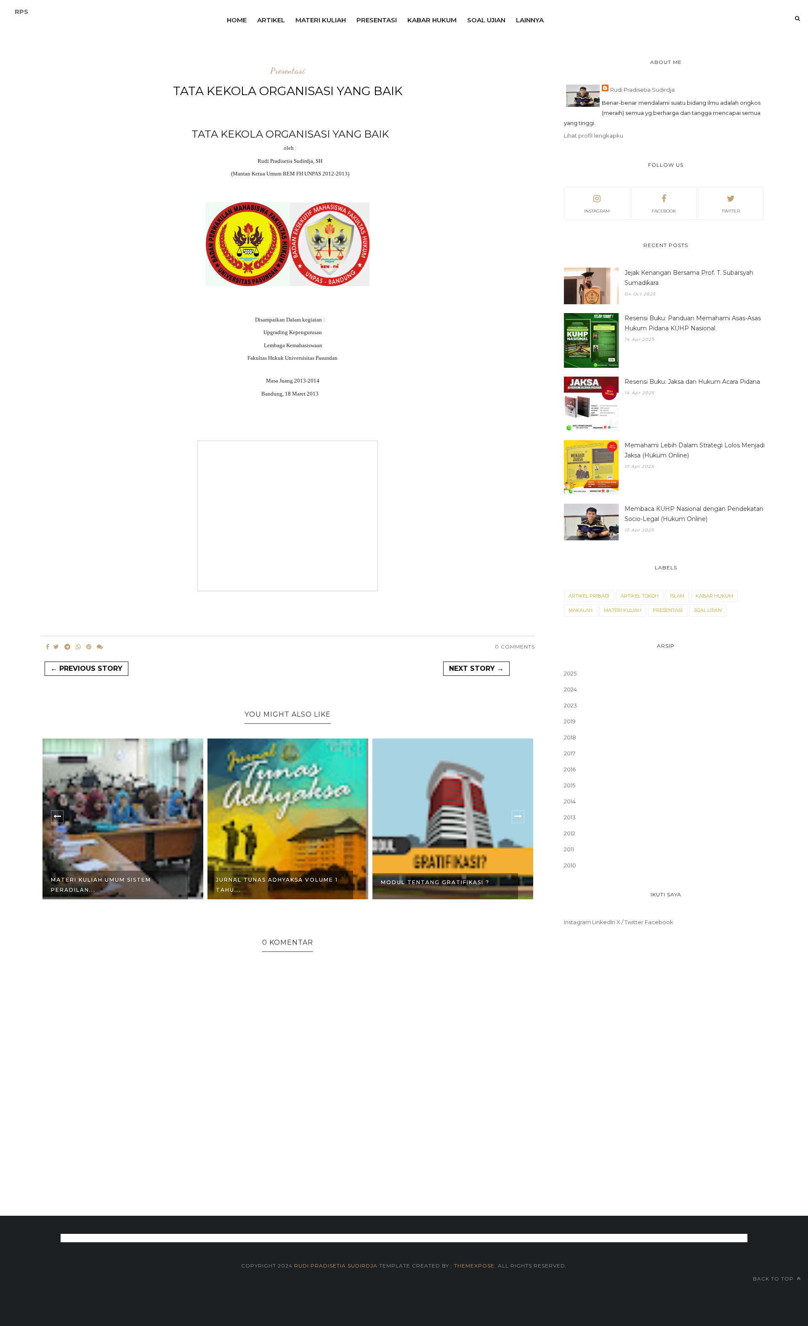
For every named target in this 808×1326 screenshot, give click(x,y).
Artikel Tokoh (640, 596)
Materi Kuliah (320, 20)
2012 (569, 833)
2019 (570, 721)
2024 (570, 689)
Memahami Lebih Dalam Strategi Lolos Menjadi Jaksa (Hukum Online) (695, 450)
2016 (570, 769)
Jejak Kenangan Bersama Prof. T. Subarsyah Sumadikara (689, 278)
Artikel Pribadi (589, 596)
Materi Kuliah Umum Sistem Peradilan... (101, 885)
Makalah (581, 610)
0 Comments (515, 646)
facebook (664, 211)
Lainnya (530, 20)
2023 (570, 705)
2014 (570, 801)
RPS (21, 12)
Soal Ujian (486, 20)
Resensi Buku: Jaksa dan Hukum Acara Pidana (692, 381)
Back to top (774, 1279)
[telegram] (67, 647)
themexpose (474, 1265)
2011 (569, 849)
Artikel (271, 20)
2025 (570, 673)
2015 (569, 785)
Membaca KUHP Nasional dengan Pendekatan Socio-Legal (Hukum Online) (694, 514)
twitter (731, 211)
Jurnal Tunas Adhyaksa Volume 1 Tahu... (277, 885)
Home (237, 20)
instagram (597, 211)
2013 (570, 817)
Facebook (659, 922)
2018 (570, 737)
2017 (569, 753)
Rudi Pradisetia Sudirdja (642, 89)
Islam (677, 596)
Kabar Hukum (432, 20)
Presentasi (376, 20)
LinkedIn (603, 922)
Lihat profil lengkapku (593, 135)
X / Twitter (630, 922)
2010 (570, 865)
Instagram (577, 922)
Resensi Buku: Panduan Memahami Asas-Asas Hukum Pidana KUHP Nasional (693, 323)
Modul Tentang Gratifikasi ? (435, 882)
